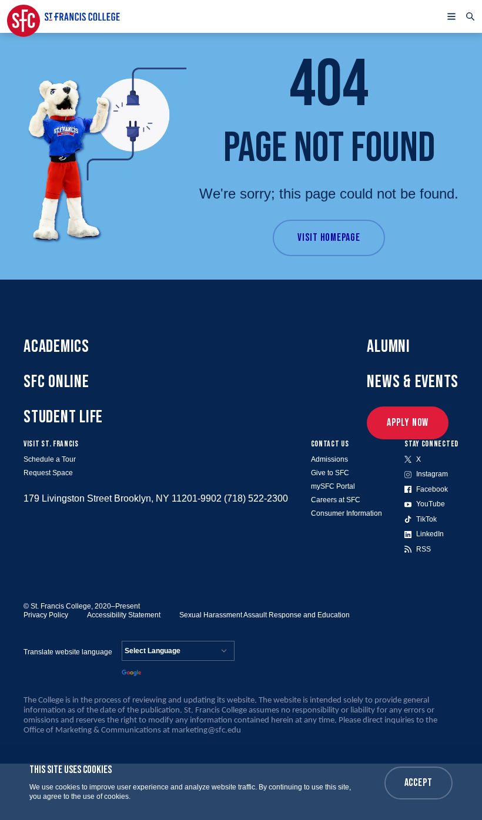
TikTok (426, 519)
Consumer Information (346, 513)
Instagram (432, 474)
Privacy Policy (46, 615)
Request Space (48, 473)
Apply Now (408, 422)
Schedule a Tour (50, 459)
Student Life (63, 417)
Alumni (388, 346)
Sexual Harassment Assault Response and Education (264, 615)
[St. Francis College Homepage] (63, 16)
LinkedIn (430, 534)
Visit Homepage (328, 237)
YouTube (430, 504)
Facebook (432, 489)
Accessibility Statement (123, 615)
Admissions (329, 459)
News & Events (412, 381)
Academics (56, 346)
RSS (423, 549)
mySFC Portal (333, 486)
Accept (418, 783)
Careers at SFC (335, 500)
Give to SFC (330, 473)
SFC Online (56, 381)
